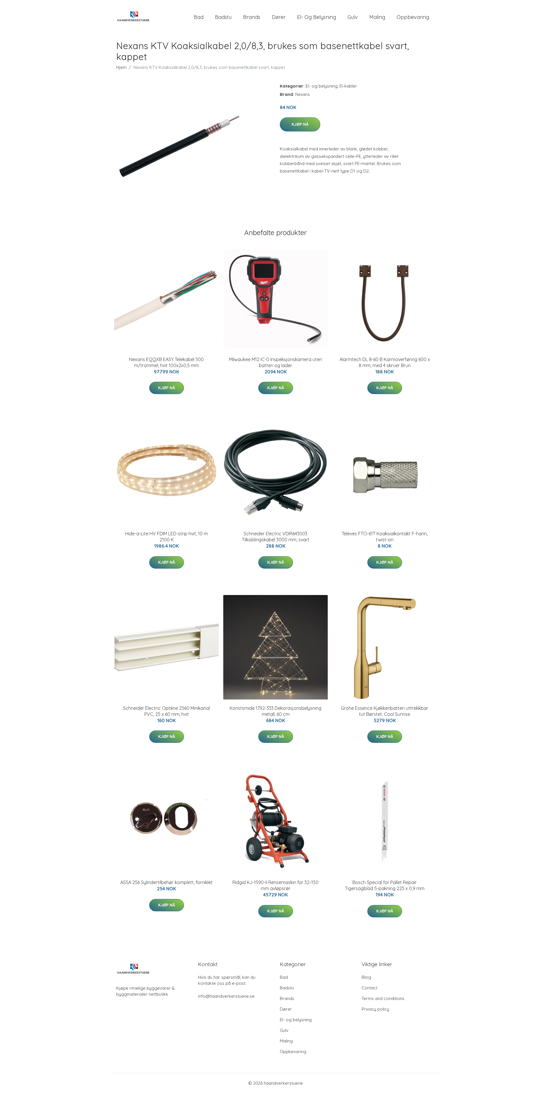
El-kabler (348, 86)
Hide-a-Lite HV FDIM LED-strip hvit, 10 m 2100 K (166, 536)
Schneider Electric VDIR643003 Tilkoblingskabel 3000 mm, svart (275, 536)
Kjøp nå (300, 124)
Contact (369, 988)
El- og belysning (316, 17)
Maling (377, 17)
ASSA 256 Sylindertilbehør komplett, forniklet (166, 882)
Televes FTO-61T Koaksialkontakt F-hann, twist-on (385, 536)
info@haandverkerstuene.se (226, 996)
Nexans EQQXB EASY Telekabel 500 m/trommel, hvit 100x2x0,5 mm (166, 362)
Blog (366, 977)
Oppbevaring (413, 17)
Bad (198, 17)
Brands (251, 17)
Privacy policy (375, 1009)
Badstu (223, 17)
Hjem (121, 67)
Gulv (353, 17)
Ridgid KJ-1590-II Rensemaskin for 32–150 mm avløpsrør (275, 885)
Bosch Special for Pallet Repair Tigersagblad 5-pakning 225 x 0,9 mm (384, 885)
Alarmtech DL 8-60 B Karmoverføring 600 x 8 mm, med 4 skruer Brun (384, 362)
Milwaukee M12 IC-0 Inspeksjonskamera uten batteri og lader (275, 362)
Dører (279, 17)
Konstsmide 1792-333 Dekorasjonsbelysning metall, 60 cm (275, 711)
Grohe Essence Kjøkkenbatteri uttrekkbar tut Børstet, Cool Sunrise (384, 711)
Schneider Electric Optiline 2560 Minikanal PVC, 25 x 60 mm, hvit (166, 711)
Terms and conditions (383, 998)
